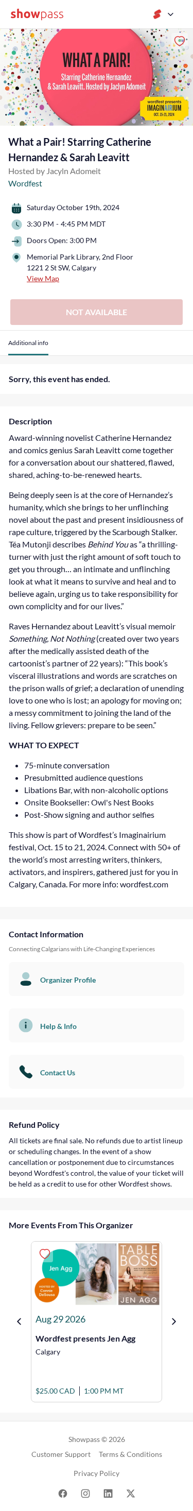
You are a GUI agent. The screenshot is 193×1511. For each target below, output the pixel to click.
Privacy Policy (96, 1473)
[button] (28, 346)
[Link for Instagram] (85, 1493)
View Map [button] (43, 278)
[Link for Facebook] (63, 1493)
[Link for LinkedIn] (108, 1493)
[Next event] (174, 1321)
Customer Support (61, 1454)
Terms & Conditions (130, 1454)
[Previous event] (19, 1321)
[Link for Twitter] (131, 1493)
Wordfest (25, 183)
